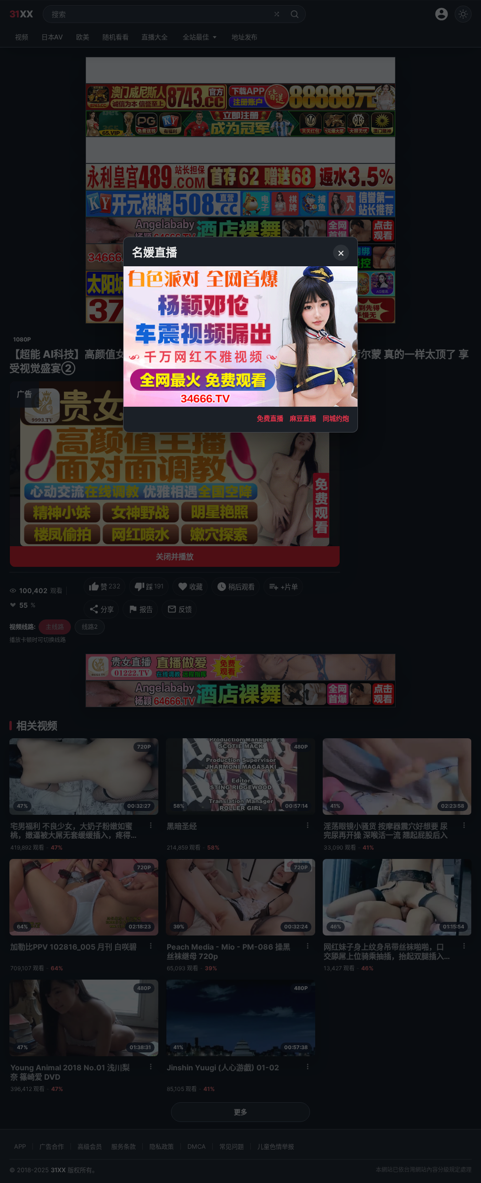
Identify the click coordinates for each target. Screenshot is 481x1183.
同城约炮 (336, 418)
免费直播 (270, 418)
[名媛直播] (240, 591)
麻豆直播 (303, 418)
